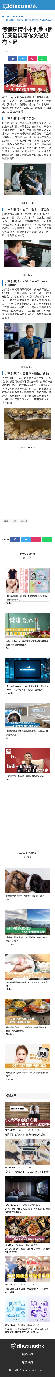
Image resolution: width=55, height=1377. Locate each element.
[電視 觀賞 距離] (27, 1189)
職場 (6, 521)
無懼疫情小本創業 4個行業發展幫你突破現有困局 (29, 19)
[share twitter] (22, 58)
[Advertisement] (27, 484)
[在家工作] (27, 1152)
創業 (14, 521)
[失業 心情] (27, 1115)
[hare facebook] (15, 539)
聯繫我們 (27, 1362)
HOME (5, 16)
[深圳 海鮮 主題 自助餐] (27, 1229)
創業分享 (24, 521)
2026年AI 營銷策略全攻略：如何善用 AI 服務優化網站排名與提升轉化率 (26, 1330)
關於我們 (27, 1354)
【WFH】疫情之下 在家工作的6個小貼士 (27, 1171)
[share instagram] (32, 58)
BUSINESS (18, 16)
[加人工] (27, 1269)
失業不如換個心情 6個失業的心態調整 (25, 1134)
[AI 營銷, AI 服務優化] (27, 1309)
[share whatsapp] (42, 58)
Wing (7, 51)
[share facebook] (12, 58)
